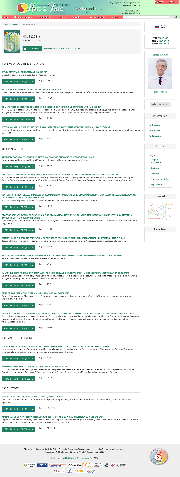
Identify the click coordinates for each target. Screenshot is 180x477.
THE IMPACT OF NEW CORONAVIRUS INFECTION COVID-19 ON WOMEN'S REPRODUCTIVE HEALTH (48, 157)
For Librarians (155, 136)
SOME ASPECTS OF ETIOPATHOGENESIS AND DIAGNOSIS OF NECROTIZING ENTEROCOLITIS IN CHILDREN (51, 107)
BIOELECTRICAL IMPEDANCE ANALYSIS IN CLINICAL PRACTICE (31, 89)
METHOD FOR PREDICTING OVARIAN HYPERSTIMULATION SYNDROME (35, 293)
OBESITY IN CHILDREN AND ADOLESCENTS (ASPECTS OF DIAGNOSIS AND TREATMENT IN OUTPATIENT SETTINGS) (55, 346)
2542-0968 (164, 43)
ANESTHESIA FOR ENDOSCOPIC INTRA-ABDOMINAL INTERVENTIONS (34, 366)
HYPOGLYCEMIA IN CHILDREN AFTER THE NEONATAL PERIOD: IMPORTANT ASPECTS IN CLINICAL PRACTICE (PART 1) (57, 127)
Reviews (154, 168)
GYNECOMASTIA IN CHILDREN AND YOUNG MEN (25, 72)
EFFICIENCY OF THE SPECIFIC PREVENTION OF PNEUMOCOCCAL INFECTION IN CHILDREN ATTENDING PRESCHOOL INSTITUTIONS (63, 238)
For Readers (154, 125)
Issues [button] (62, 17)
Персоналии (156, 184)
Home (5, 17)
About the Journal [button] (22, 17)
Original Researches (156, 161)
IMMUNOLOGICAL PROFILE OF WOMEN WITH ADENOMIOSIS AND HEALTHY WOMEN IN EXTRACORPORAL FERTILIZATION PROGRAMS (65, 273)
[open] (30, 465)
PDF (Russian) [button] (34, 48)
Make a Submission (160, 104)
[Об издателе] (161, 457)
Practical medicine (159, 179)
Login (171, 1)
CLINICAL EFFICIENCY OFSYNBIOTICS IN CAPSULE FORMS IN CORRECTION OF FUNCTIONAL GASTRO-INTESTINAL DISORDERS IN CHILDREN (68, 313)
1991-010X (164, 41)
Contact (114, 17)
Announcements (97, 17)
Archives (14, 24)
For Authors (154, 130)
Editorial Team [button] (45, 17)
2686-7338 (163, 38)
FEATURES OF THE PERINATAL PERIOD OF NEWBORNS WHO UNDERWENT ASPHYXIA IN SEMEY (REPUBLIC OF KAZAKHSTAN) (60, 174)
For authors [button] (77, 17)
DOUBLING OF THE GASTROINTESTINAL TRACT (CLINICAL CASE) (32, 396)
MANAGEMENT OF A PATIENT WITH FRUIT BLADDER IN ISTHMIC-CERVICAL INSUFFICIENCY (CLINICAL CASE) (53, 417)
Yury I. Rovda (160, 91)
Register (159, 1)
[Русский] (157, 26)
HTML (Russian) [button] (11, 81)
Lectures (154, 173)
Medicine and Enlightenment (77, 458)
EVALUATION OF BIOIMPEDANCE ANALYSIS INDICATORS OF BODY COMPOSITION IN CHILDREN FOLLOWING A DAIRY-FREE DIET (63, 255)
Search (174, 17)
